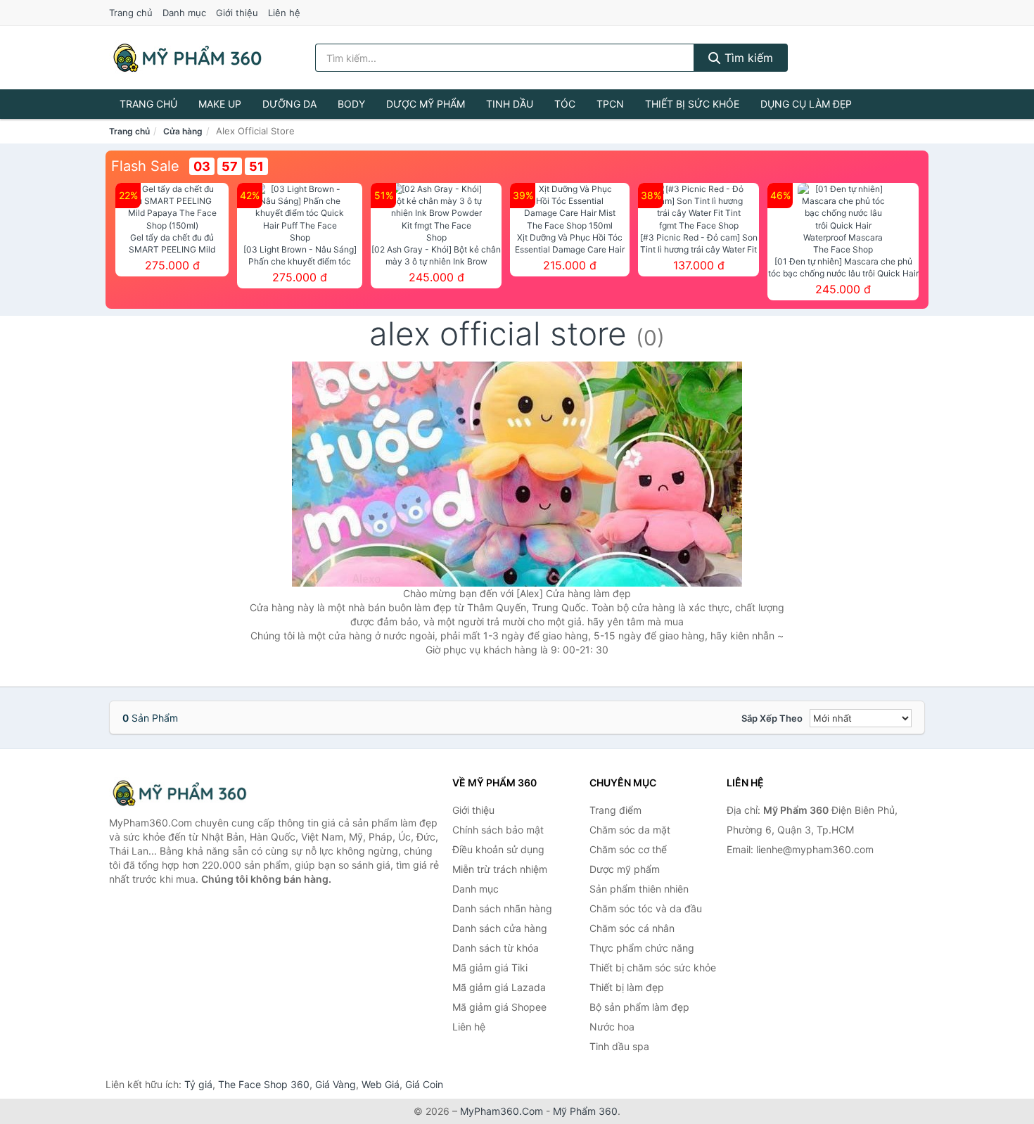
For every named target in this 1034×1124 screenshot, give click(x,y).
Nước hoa (611, 1027)
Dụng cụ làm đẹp (806, 104)
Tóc (564, 104)
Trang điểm (615, 810)
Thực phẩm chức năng (641, 948)
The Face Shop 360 (263, 1084)
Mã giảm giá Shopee (499, 1007)
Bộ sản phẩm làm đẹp (639, 1007)
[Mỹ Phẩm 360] (179, 793)
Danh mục (184, 12)
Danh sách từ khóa (495, 948)
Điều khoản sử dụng (498, 849)
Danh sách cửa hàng (499, 928)
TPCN (610, 104)
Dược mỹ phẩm (425, 104)
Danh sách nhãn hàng (502, 908)
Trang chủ (131, 12)
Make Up (219, 104)
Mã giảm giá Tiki (490, 967)
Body (351, 104)
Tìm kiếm (747, 58)
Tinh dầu (509, 104)
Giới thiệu (237, 12)
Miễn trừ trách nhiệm (499, 869)
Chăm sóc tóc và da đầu (645, 908)
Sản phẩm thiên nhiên (639, 889)
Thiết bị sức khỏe (692, 104)
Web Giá (381, 1084)
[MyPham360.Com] (187, 57)
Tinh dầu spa (619, 1046)
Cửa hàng (183, 131)
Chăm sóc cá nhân (632, 928)
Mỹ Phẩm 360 (585, 1111)
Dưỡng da (289, 104)
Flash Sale (145, 166)
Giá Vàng (335, 1084)
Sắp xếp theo (772, 718)
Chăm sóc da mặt (629, 830)
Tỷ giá (198, 1084)
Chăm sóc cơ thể (628, 849)
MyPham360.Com (501, 1111)
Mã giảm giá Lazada (499, 987)
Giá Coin (424, 1084)
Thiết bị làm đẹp (626, 987)
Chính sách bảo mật (498, 830)
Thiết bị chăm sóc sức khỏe (652, 967)
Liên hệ (284, 12)
